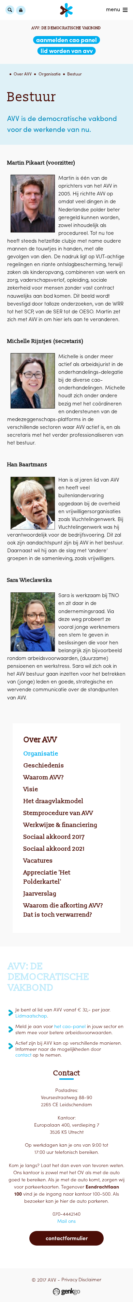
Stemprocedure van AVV (58, 813)
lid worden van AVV (67, 51)
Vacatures (38, 860)
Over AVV (23, 73)
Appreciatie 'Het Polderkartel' (47, 877)
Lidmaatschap (31, 1016)
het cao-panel (70, 1026)
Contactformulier (67, 1238)
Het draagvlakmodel (54, 801)
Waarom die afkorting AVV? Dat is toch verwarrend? (63, 910)
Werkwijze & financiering (61, 825)
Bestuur (74, 73)
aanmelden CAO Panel (66, 40)
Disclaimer (89, 1280)
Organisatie (50, 73)
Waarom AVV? (44, 777)
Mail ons (66, 1221)
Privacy (69, 1280)
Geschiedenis (44, 765)
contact (23, 1055)
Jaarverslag (40, 893)
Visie (31, 789)
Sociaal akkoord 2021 (54, 848)
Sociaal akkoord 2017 (54, 836)
